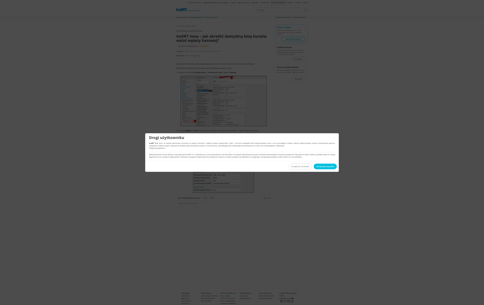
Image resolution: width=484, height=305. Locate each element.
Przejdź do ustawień (300, 166)
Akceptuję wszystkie (325, 166)
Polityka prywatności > (157, 148)
